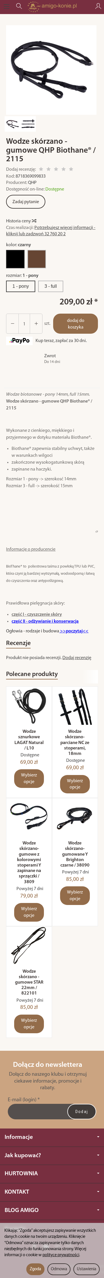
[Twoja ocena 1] (41, 170)
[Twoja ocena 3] (56, 170)
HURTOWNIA (21, 1174)
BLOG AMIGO (22, 1210)
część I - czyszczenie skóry (37, 614)
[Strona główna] (52, 7)
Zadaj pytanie (25, 202)
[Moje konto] (98, 7)
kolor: (18, 245)
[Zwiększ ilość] (12, 324)
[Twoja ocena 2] (48, 170)
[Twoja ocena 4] (63, 170)
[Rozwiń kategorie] (6, 7)
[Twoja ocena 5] (71, 170)
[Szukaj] (19, 7)
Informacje (19, 1137)
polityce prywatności (60, 1255)
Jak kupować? (23, 1156)
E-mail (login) (22, 1100)
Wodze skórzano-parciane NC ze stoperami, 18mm (74, 742)
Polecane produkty (32, 674)
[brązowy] (36, 259)
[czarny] (15, 259)
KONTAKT (17, 1192)
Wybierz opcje (29, 778)
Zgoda (35, 1269)
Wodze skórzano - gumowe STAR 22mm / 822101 (29, 982)
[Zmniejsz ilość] (36, 324)
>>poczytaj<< (73, 631)
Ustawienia (86, 1269)
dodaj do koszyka (75, 324)
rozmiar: (22, 275)
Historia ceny (19, 221)
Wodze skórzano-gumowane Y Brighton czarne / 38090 (75, 854)
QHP (32, 182)
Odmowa (59, 1269)
